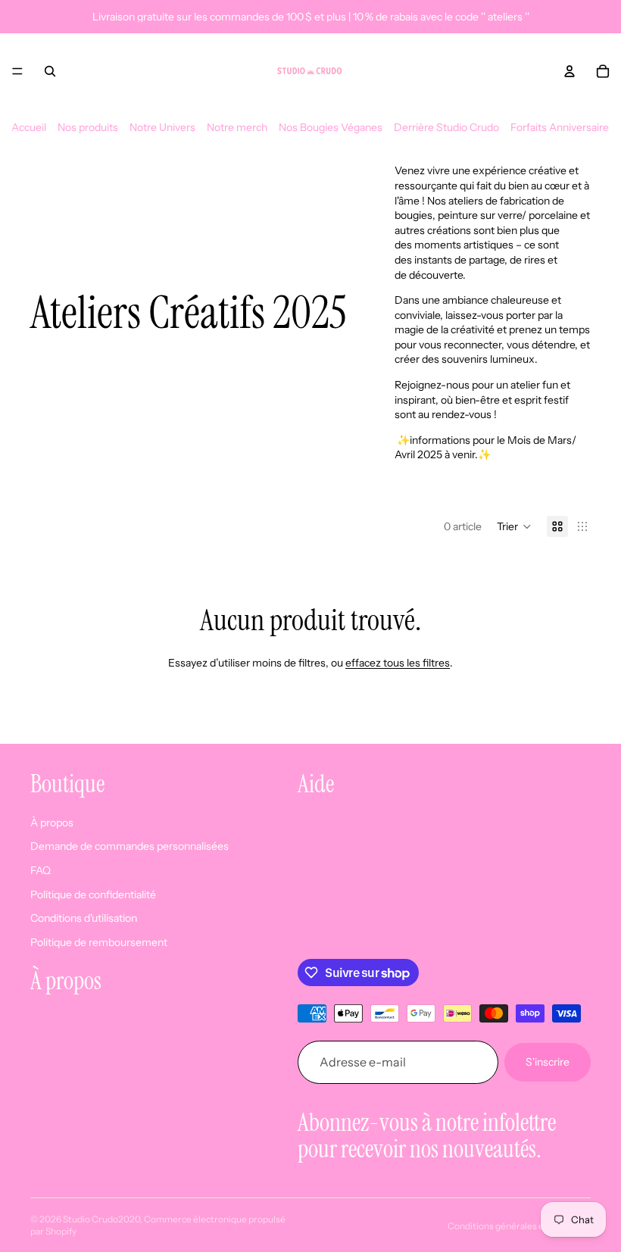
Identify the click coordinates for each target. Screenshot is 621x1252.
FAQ (40, 869)
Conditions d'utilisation (83, 918)
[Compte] (569, 71)
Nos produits (88, 127)
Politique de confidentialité (93, 894)
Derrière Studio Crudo (446, 127)
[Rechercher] (50, 71)
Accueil (28, 127)
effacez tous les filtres (397, 663)
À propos (51, 822)
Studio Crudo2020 (101, 1219)
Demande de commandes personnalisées (129, 846)
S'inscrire (548, 1061)
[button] (514, 526)
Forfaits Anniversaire (559, 127)
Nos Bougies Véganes (330, 127)
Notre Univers (162, 127)
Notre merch (237, 127)
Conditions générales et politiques (519, 1226)
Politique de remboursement (98, 941)
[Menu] (17, 71)
